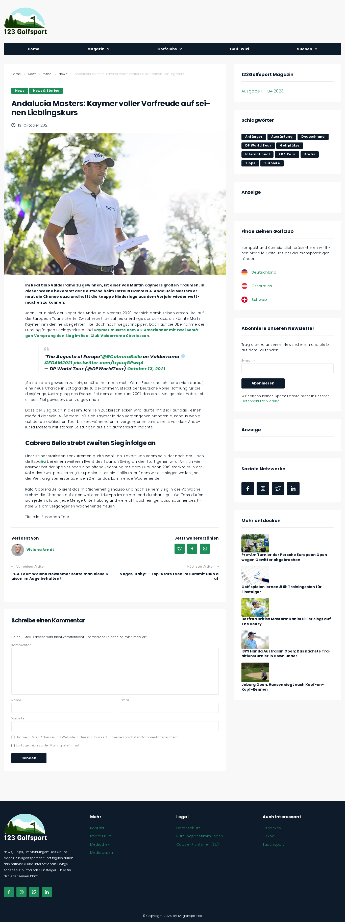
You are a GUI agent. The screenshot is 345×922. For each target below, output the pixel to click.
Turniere (272, 163)
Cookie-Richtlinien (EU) (197, 844)
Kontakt (97, 828)
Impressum (101, 836)
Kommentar (21, 645)
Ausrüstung (281, 136)
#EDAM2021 (58, 362)
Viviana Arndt (40, 549)
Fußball (270, 836)
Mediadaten (101, 852)
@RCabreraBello (122, 356)
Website (17, 718)
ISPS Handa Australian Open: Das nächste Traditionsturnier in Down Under (286, 654)
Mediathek (100, 844)
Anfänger (253, 136)
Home (16, 74)
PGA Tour (287, 154)
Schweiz (259, 299)
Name (16, 700)
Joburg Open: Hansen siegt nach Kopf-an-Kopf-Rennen (282, 687)
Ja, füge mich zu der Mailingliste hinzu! (47, 745)
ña (43, 461)
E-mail (124, 700)
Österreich (262, 285)
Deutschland (313, 136)
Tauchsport (273, 844)
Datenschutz (188, 828)
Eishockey (272, 828)
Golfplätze (289, 145)
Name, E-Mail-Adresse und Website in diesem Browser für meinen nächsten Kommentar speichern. (98, 737)
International (257, 154)
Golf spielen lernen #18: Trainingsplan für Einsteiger (281, 589)
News (63, 74)
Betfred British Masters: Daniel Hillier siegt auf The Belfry (286, 621)
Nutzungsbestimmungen (199, 836)
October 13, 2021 (146, 369)
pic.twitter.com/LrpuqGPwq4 (108, 362)
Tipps (250, 163)
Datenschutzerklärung (260, 401)
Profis (309, 154)
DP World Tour (258, 145)
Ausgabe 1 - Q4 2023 (262, 91)
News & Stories (40, 74)
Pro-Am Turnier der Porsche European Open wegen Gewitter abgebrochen (284, 557)
